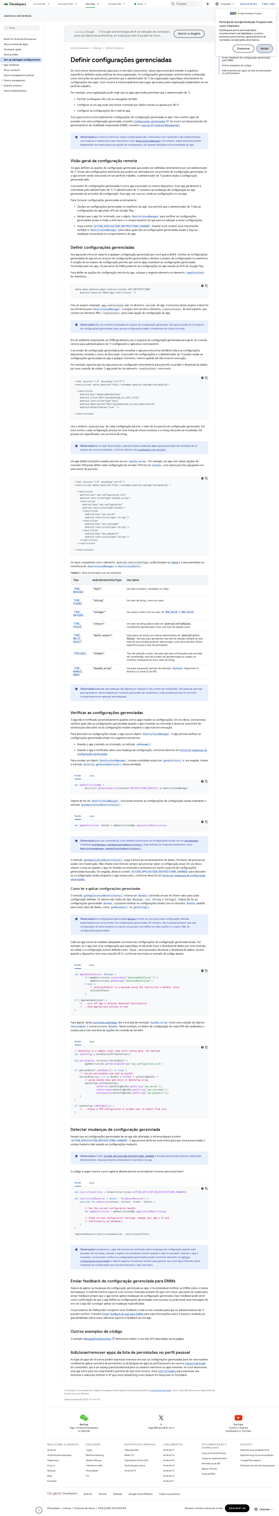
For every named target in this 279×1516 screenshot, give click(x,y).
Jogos (89, 1449)
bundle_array (137, 461)
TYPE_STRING (77, 602)
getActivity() (172, 760)
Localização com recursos (151, 449)
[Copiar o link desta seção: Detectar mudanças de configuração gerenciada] (164, 1130)
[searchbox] (22, 28)
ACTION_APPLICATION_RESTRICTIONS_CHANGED (122, 226)
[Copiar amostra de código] (206, 286)
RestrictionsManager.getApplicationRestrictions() (110, 848)
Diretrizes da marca (84, 1508)
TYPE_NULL (80, 653)
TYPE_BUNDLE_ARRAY (78, 671)
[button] (21, 65)
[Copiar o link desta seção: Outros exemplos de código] (125, 1332)
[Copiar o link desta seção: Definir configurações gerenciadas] (138, 248)
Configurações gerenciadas (149, 121)
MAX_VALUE (187, 612)
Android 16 (169, 1455)
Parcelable (78, 1026)
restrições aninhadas (105, 1022)
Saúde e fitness (93, 1460)
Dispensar (243, 48)
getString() (141, 907)
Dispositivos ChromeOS (136, 1460)
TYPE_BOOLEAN (78, 590)
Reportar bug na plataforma (254, 1449)
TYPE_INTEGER (78, 614)
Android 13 (168, 1470)
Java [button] (91, 775)
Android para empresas (59, 1455)
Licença (67, 1508)
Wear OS (129, 1455)
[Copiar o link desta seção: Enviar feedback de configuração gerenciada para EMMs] (179, 1281)
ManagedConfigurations (97, 1339)
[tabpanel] (139, 786)
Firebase (117, 1494)
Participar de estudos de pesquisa (257, 1465)
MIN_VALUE (171, 612)
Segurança (53, 1460)
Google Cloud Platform (141, 1494)
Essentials (40, 3)
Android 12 (168, 1475)
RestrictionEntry (129, 566)
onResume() (143, 744)
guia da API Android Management (160, 125)
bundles (177, 668)
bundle (156, 465)
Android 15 (168, 1460)
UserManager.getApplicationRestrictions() (117, 844)
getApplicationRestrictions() (100, 804)
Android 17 (168, 1449)
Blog (140, 3)
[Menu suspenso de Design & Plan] (77, 4)
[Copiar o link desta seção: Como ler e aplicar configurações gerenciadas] (144, 889)
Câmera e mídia (94, 1465)
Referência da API (211, 1463)
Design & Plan (65, 3)
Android (51, 1449)
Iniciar (265, 48)
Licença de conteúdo (161, 1390)
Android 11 (168, 1480)
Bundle (142, 895)
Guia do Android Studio (214, 1453)
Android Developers (80, 48)
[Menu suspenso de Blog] (147, 4)
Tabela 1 (175, 562)
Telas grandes (131, 1449)
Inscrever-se (237, 1508)
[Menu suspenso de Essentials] (50, 4)
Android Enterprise (18, 16)
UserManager (191, 840)
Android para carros (134, 1465)
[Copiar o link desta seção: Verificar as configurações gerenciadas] (147, 713)
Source (51, 1465)
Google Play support (250, 1460)
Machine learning (95, 1455)
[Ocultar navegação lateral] (39, 1510)
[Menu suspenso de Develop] (99, 4)
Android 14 (169, 1465)
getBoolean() (119, 907)
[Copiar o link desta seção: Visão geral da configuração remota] (141, 161)
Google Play (114, 3)
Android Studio (248, 3)
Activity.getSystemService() (102, 764)
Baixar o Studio (209, 1468)
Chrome (102, 1494)
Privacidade (92, 1470)
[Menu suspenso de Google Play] (125, 4)
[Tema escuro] (202, 286)
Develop (90, 3)
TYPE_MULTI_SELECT (77, 638)
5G (87, 1475)
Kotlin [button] (78, 775)
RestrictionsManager (148, 141)
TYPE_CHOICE (77, 625)
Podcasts (52, 1480)
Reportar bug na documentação (256, 1455)
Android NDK (208, 1473)
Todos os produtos (169, 1494)
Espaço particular (195, 1363)
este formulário (167, 1371)
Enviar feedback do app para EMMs (122, 1314)
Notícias (51, 1470)
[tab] (78, 775)
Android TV (130, 1470)
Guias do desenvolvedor (214, 1458)
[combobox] (186, 4)
